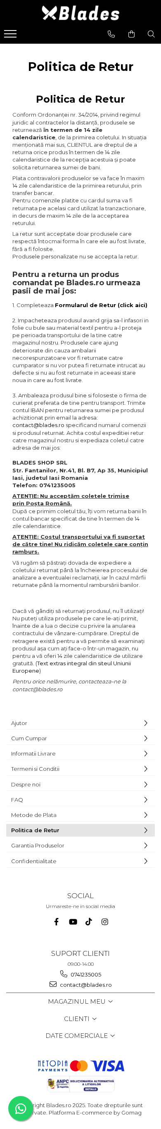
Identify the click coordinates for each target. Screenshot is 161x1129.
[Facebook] (56, 922)
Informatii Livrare (33, 753)
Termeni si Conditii (35, 768)
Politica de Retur (35, 830)
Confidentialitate (34, 861)
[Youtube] (72, 922)
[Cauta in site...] (151, 34)
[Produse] (11, 36)
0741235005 (85, 974)
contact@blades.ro (38, 425)
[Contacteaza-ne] (111, 34)
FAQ (17, 799)
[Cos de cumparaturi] (132, 34)
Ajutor (19, 723)
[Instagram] (104, 922)
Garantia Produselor (37, 845)
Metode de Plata (34, 815)
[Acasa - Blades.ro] (80, 13)
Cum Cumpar (29, 738)
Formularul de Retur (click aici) (101, 305)
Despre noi (25, 784)
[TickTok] (88, 922)
